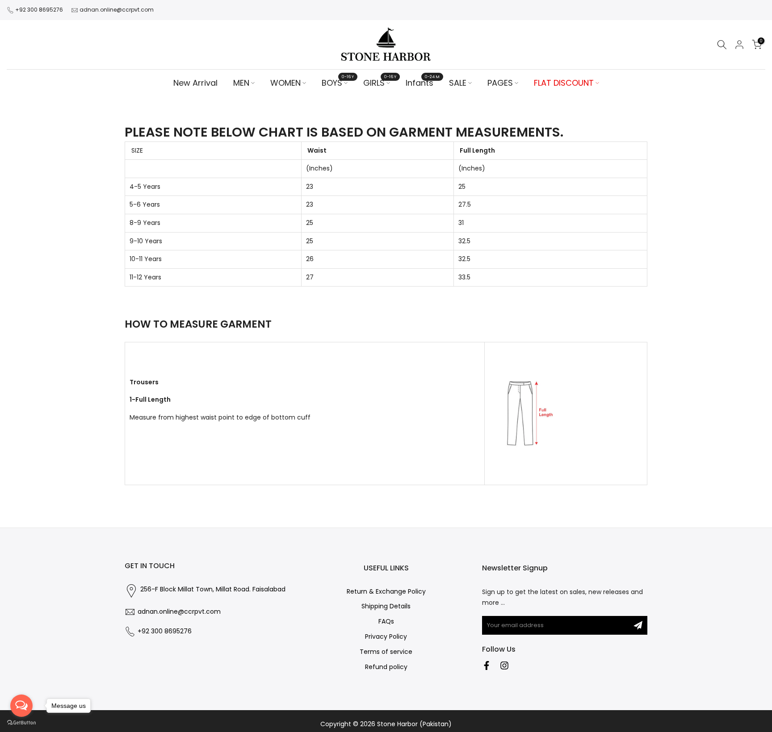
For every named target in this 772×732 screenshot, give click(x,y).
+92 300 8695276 (39, 9)
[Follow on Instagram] (504, 665)
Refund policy (386, 667)
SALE (457, 82)
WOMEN (285, 82)
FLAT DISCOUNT (564, 82)
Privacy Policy (386, 636)
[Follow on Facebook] (486, 665)
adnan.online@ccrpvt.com (117, 9)
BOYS (338, 82)
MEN (241, 82)
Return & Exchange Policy (386, 591)
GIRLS (380, 82)
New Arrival (195, 82)
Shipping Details (386, 606)
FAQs (386, 621)
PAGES (500, 82)
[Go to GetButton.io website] (21, 723)
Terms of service (386, 652)
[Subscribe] (638, 625)
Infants (423, 82)
